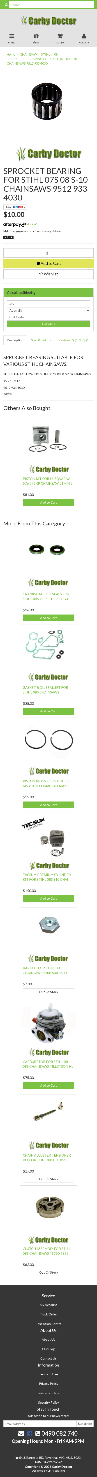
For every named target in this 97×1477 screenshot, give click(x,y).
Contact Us (48, 1358)
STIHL (45, 54)
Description (15, 340)
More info (32, 224)
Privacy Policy (48, 1383)
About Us (48, 1339)
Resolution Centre (48, 1324)
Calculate (48, 324)
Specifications (41, 340)
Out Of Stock (48, 992)
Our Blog (48, 1349)
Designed (38, 1470)
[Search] (6, 4)
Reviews (65, 340)
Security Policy (48, 1402)
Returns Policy (48, 1393)
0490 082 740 (59, 1433)
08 (56, 54)
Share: (9, 207)
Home (11, 54)
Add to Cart (50, 263)
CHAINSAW (28, 54)
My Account (48, 1305)
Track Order (48, 1314)
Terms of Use (48, 1374)
